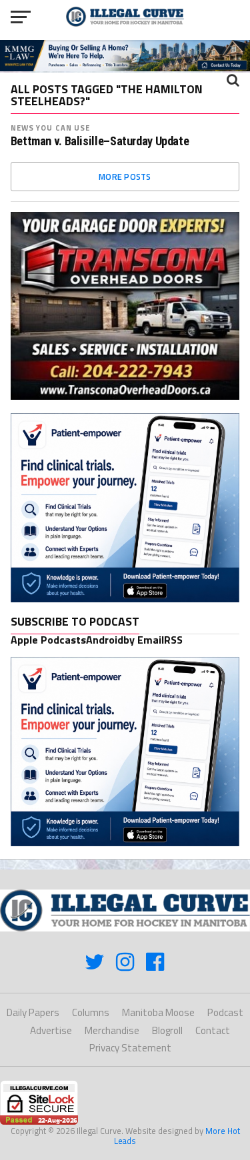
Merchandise (112, 1030)
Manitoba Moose (158, 1012)
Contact (212, 1030)
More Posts (125, 176)
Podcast (225, 1012)
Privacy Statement (130, 1047)
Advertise (51, 1030)
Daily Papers (33, 1012)
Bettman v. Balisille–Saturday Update (100, 141)
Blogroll (167, 1030)
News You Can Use (51, 127)
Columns (90, 1012)
